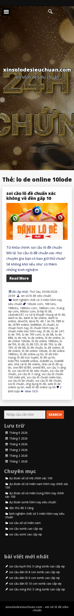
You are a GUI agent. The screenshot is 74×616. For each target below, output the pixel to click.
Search (55, 414)
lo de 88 (48, 334)
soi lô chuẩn (16, 384)
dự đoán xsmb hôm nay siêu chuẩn (32, 502)
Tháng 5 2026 (18, 438)
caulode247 (15, 315)
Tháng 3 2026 (18, 450)
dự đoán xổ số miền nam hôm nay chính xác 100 (36, 485)
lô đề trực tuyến (27, 357)
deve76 (34, 321)
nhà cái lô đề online (27, 364)
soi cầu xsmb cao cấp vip (26, 529)
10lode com (35, 304)
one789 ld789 (22, 367)
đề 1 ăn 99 (47, 321)
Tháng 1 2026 (18, 461)
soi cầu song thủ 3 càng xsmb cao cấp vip (37, 589)
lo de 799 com (31, 334)
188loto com (28, 308)
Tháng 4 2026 (18, 444)
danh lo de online (35, 318)
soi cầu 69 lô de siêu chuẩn (30, 371)
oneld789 (39, 367)
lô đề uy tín (47, 357)
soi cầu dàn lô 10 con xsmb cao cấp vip (35, 583)
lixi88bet (36, 325)
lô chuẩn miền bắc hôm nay (33, 329)
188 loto (50, 304)
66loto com (28, 311)
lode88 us (46, 361)
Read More (19, 278)
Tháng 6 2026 (18, 433)
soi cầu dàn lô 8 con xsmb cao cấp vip (34, 572)
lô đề (21, 344)
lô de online (52, 338)
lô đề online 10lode (34, 351)
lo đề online (52, 348)
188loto (13, 308)
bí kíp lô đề (44, 311)
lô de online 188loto (45, 341)
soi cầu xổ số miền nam (25, 523)
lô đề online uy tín (32, 354)
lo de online (35, 338)
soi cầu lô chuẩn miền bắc (44, 377)
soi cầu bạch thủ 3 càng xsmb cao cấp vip (37, 566)
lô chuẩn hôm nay (42, 328)
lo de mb (20, 338)
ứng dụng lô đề (36, 384)
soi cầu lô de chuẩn (21, 381)
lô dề (46, 331)
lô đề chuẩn (35, 348)
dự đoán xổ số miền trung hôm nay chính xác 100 (34, 495)
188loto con (47, 308)
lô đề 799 (46, 344)
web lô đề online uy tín (41, 387)
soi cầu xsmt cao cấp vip (25, 534)
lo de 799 (14, 334)
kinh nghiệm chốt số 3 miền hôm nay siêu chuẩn (34, 515)
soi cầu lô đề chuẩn (48, 381)
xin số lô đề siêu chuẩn (36, 296)
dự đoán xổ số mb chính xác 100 (30, 478)
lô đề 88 (20, 348)
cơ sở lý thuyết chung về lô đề (45, 315)
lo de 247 (57, 331)
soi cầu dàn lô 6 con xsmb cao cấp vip (34, 578)
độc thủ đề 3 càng (21, 508)
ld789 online (21, 325)
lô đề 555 (32, 344)
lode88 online (29, 361)
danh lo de (15, 318)
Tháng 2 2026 (18, 456)
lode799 (13, 361)
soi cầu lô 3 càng (29, 374)
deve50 (22, 321)
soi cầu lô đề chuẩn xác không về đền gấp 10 (31, 195)
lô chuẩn (48, 325)
